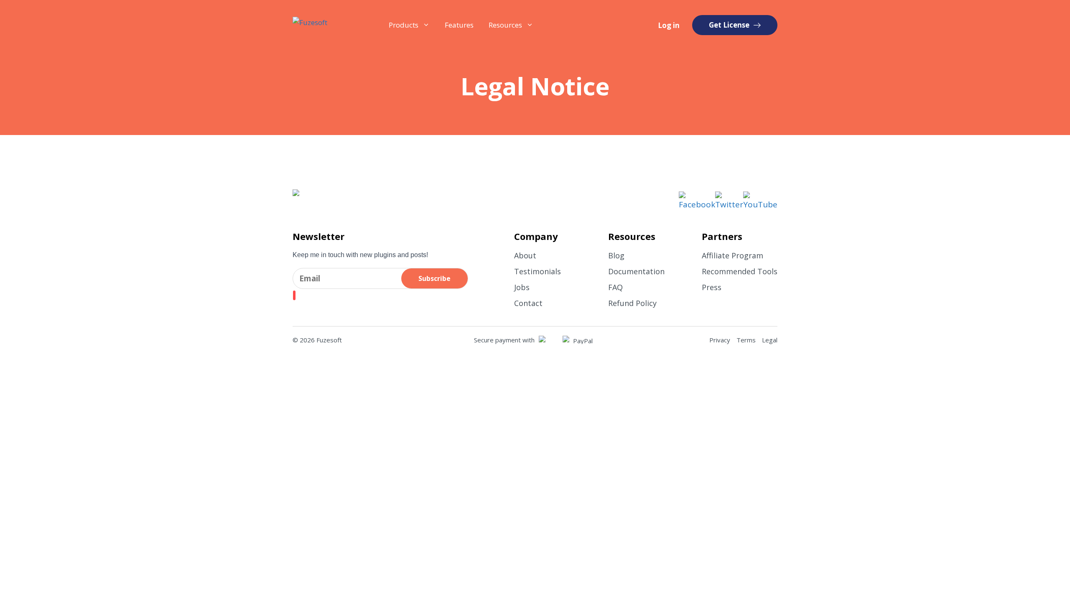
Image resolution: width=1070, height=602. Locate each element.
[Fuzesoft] (326, 25)
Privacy (719, 340)
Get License (729, 25)
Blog (616, 255)
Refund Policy (632, 303)
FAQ (615, 287)
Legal (769, 340)
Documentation (636, 271)
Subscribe (434, 278)
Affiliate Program (732, 255)
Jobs (522, 287)
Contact (528, 303)
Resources (505, 25)
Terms (746, 340)
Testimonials (537, 271)
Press (711, 287)
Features (459, 25)
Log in (669, 25)
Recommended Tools (739, 271)
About (525, 255)
